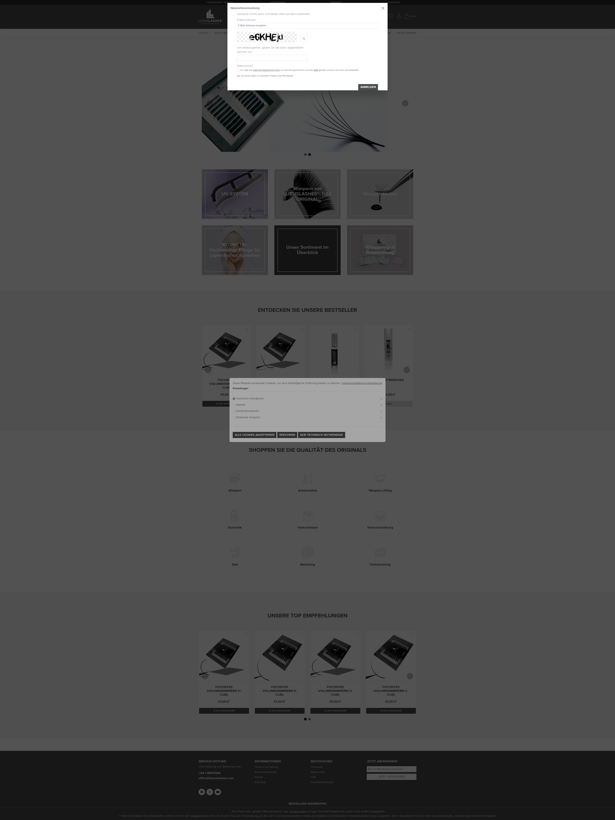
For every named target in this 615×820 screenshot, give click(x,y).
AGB (315, 70)
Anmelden (368, 87)
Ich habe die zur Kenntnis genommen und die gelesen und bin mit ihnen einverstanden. (299, 70)
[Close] (383, 8)
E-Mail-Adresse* (246, 20)
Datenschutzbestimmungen (266, 70)
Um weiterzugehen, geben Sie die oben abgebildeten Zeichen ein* (270, 49)
